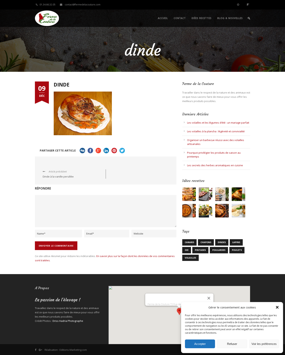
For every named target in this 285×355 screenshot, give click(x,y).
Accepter (200, 343)
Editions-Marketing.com (73, 350)
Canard (189, 242)
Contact (180, 18)
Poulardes (218, 249)
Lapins (236, 242)
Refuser (232, 343)
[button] (277, 307)
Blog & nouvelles (230, 18)
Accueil (163, 18)
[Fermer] (208, 298)
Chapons (205, 242)
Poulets (237, 249)
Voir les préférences (264, 343)
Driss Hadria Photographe (68, 321)
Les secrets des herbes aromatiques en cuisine (215, 165)
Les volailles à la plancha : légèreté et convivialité (216, 131)
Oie (186, 249)
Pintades (200, 249)
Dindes (222, 242)
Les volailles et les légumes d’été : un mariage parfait (218, 122)
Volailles (190, 257)
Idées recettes (202, 18)
